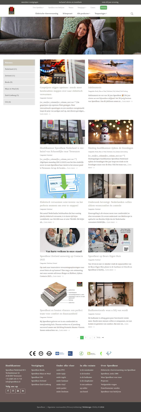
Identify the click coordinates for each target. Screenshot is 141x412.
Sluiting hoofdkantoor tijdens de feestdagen (110, 148)
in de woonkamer (86, 370)
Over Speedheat (38, 7)
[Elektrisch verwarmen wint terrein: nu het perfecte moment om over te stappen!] (62, 186)
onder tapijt (60, 374)
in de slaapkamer (86, 381)
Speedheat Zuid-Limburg (41, 384)
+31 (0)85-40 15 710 (14, 379)
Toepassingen (100, 13)
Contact (93, 7)
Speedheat (41, 407)
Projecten (104, 381)
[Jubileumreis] (110, 71)
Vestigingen (81, 7)
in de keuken (85, 374)
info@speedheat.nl (13, 382)
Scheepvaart (67, 13)
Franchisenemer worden (110, 388)
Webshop (103, 7)
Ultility (95, 407)
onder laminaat (62, 381)
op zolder (83, 388)
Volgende (98, 337)
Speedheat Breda (38, 370)
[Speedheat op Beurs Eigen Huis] (110, 240)
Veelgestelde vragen (109, 384)
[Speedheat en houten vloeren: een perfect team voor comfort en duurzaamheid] (62, 294)
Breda (96, 91)
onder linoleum (62, 392)
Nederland (49, 98)
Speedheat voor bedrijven (56, 7)
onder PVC (60, 370)
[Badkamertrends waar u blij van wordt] (110, 294)
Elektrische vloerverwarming (46, 13)
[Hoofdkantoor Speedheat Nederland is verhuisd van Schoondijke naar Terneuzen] (62, 132)
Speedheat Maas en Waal (41, 374)
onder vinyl (60, 384)
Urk (114, 91)
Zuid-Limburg (124, 91)
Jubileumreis (94, 87)
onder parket (61, 388)
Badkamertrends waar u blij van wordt (108, 310)
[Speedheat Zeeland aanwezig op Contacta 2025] (62, 240)
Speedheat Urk (37, 377)
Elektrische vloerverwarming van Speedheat (118, 370)
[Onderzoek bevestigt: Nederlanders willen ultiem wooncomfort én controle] (110, 186)
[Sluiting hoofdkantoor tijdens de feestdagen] (110, 132)
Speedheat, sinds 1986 (109, 374)
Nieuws (71, 7)
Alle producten (83, 13)
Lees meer (45, 114)
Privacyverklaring (74, 407)
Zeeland (118, 91)
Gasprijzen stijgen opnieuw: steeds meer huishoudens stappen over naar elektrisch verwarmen (61, 91)
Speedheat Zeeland (38, 381)
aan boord (84, 392)
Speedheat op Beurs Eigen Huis (104, 256)
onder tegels (61, 377)
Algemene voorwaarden (56, 407)
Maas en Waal (102, 91)
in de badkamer (86, 377)
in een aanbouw (86, 384)
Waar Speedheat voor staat (111, 377)
